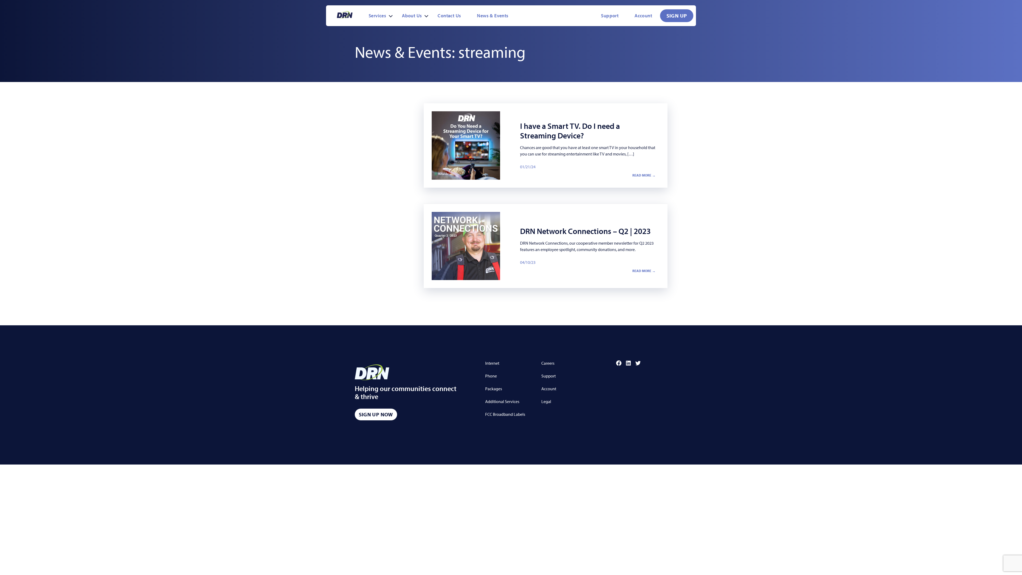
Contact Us (449, 16)
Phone (491, 376)
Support (610, 16)
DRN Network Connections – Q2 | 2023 (585, 231)
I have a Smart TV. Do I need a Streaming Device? (570, 131)
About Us (412, 16)
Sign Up (676, 15)
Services (377, 16)
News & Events (492, 16)
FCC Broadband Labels (505, 414)
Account (643, 16)
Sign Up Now (376, 414)
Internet (492, 363)
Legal (546, 401)
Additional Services (502, 401)
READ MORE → (644, 175)
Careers (547, 363)
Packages (493, 388)
